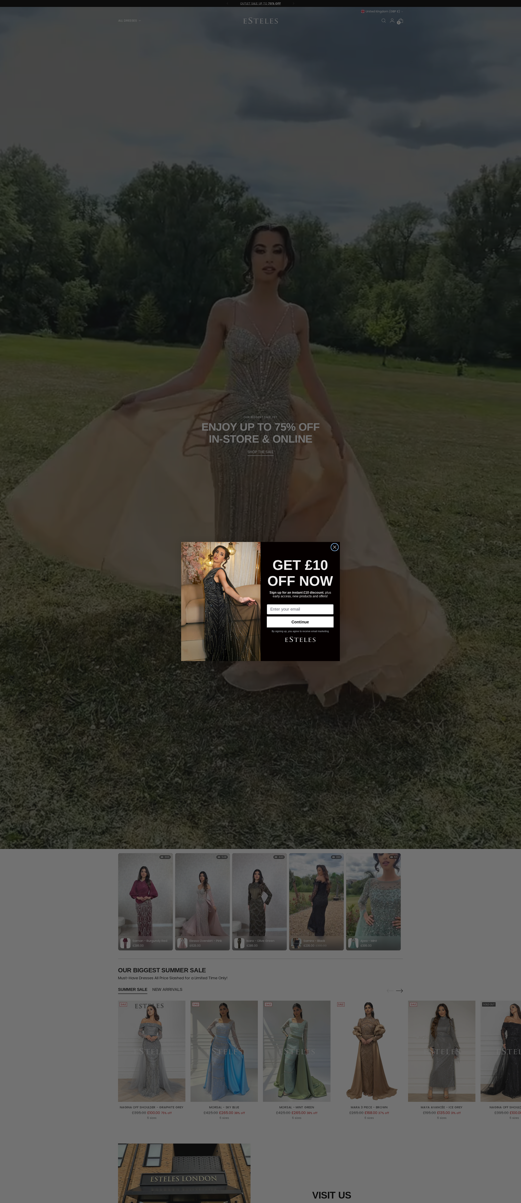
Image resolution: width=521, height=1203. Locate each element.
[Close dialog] (334, 547)
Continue (300, 622)
